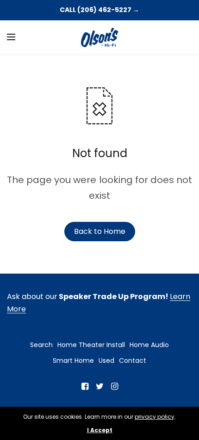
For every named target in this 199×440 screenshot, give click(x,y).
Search (41, 344)
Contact (132, 360)
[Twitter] (99, 386)
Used (106, 360)
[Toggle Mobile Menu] (17, 37)
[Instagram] (114, 386)
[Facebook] (85, 386)
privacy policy (154, 417)
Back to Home (99, 231)
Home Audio (149, 344)
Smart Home (73, 360)
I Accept (99, 430)
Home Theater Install (91, 344)
